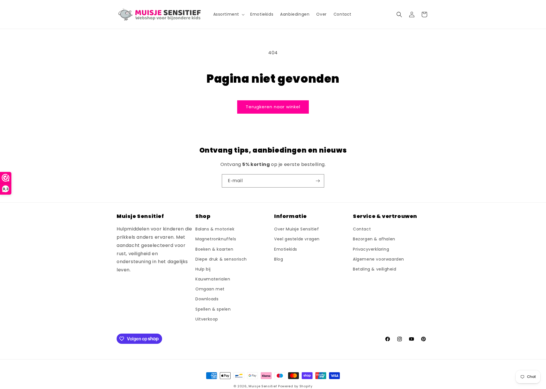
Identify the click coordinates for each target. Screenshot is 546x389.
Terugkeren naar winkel (273, 107)
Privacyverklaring (371, 249)
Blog (278, 259)
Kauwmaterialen (212, 279)
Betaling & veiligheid (374, 269)
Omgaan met (210, 289)
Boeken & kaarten (214, 249)
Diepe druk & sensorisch (221, 259)
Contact (362, 229)
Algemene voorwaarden (378, 259)
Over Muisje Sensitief (296, 229)
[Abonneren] (317, 181)
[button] (228, 14)
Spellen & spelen (213, 309)
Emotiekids (285, 249)
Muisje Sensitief (263, 386)
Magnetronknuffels (215, 239)
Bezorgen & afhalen (374, 239)
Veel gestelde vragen (297, 239)
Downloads (206, 299)
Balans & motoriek (214, 229)
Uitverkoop (206, 319)
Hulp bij (203, 269)
